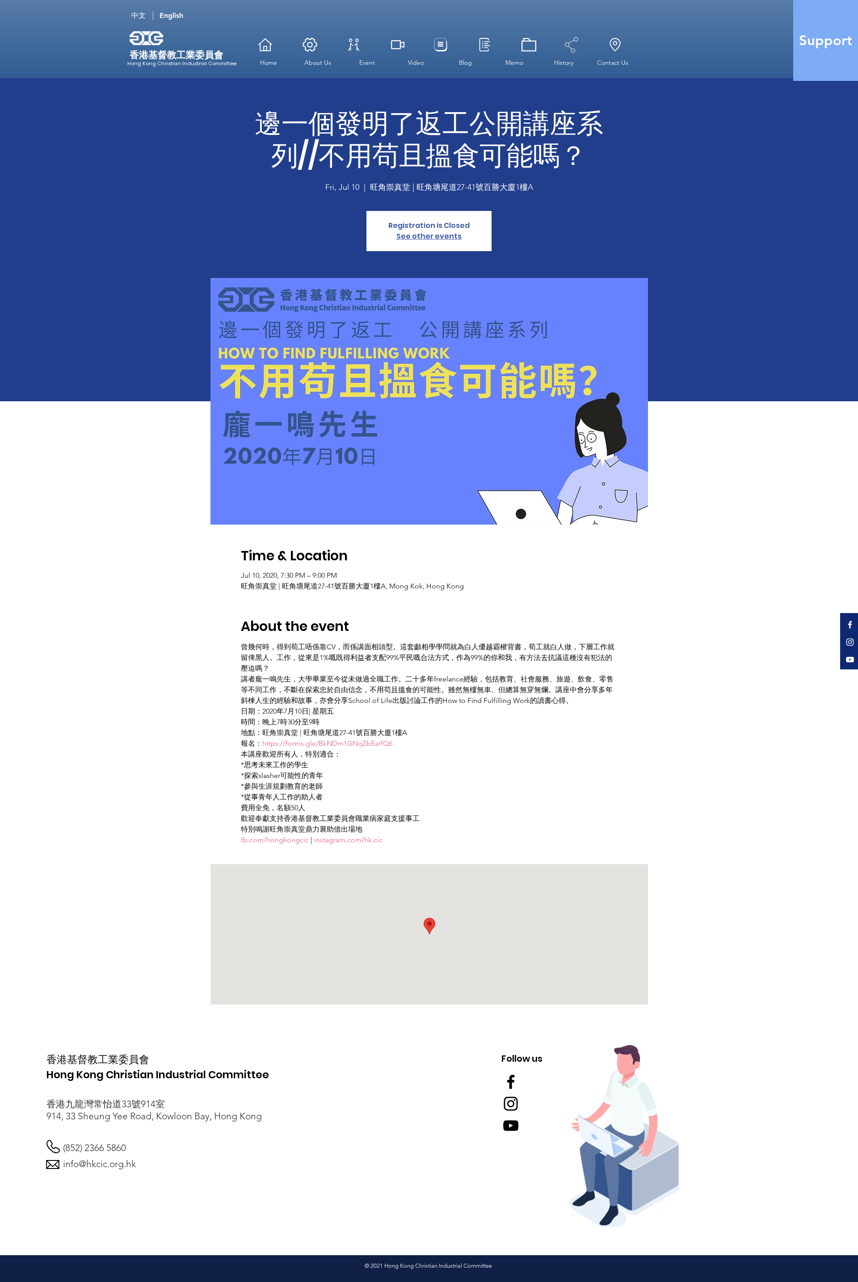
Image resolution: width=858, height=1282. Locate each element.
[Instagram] (510, 1103)
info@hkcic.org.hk (99, 1163)
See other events (429, 236)
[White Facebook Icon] (850, 625)
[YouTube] (850, 659)
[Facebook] (510, 1081)
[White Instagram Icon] (850, 642)
